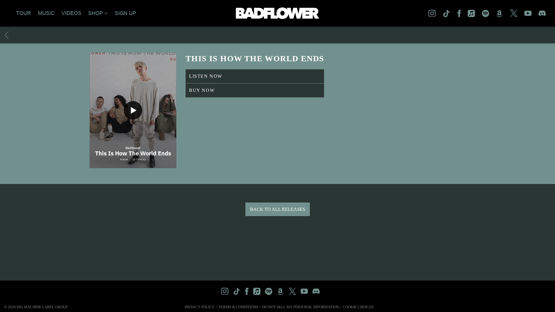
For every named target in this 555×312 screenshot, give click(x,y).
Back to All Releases (277, 209)
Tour (23, 13)
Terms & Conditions (238, 307)
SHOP (95, 13)
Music (46, 13)
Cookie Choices (358, 307)
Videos (71, 13)
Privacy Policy (199, 307)
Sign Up (125, 13)
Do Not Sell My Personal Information (300, 307)
